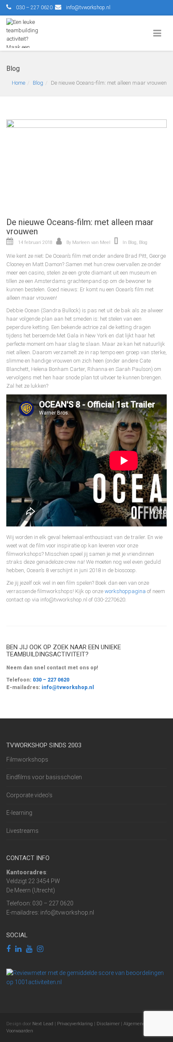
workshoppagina (125, 591)
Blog (38, 83)
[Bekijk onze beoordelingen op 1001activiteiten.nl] (86, 977)
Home (18, 83)
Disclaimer (108, 1023)
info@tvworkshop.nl (88, 7)
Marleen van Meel (91, 242)
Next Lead (42, 1023)
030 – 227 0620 (50, 680)
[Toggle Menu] (159, 33)
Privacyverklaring (75, 1023)
